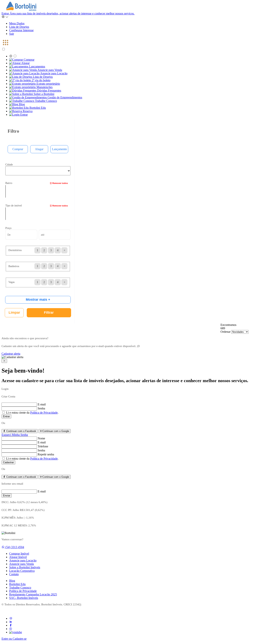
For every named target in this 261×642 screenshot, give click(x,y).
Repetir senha (46, 454)
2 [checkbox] (44, 266)
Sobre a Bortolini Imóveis (24, 567)
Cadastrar (8, 462)
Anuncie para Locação (22, 560)
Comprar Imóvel (19, 553)
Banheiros (13, 266)
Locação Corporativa (22, 570)
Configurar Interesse (21, 30)
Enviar (6, 495)
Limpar (14, 312)
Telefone (43, 446)
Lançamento (59, 149)
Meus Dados (16, 23)
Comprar (17, 149)
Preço (8, 228)
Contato (14, 574)
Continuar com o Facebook (21, 431)
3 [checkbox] (51, 266)
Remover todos (60, 183)
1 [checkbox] (37, 266)
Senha (41, 408)
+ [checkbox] (64, 266)
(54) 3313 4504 (14, 547)
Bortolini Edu (17, 584)
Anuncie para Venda (21, 563)
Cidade (9, 164)
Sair (11, 33)
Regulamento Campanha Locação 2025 (33, 594)
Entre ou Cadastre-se (14, 638)
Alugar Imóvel (18, 557)
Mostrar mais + (38, 299)
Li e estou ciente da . (31, 412)
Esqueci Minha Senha (15, 434)
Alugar (39, 149)
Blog (12, 580)
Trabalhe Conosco (20, 587)
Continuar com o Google (55, 431)
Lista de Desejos (19, 26)
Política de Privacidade (44, 412)
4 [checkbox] (57, 266)
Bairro (8, 182)
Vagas (11, 282)
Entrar (68, 13)
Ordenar (225, 331)
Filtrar (49, 312)
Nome (41, 438)
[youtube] (15, 632)
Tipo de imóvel (13, 205)
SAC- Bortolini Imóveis (23, 597)
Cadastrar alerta (11, 353)
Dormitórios (15, 250)
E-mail (42, 404)
